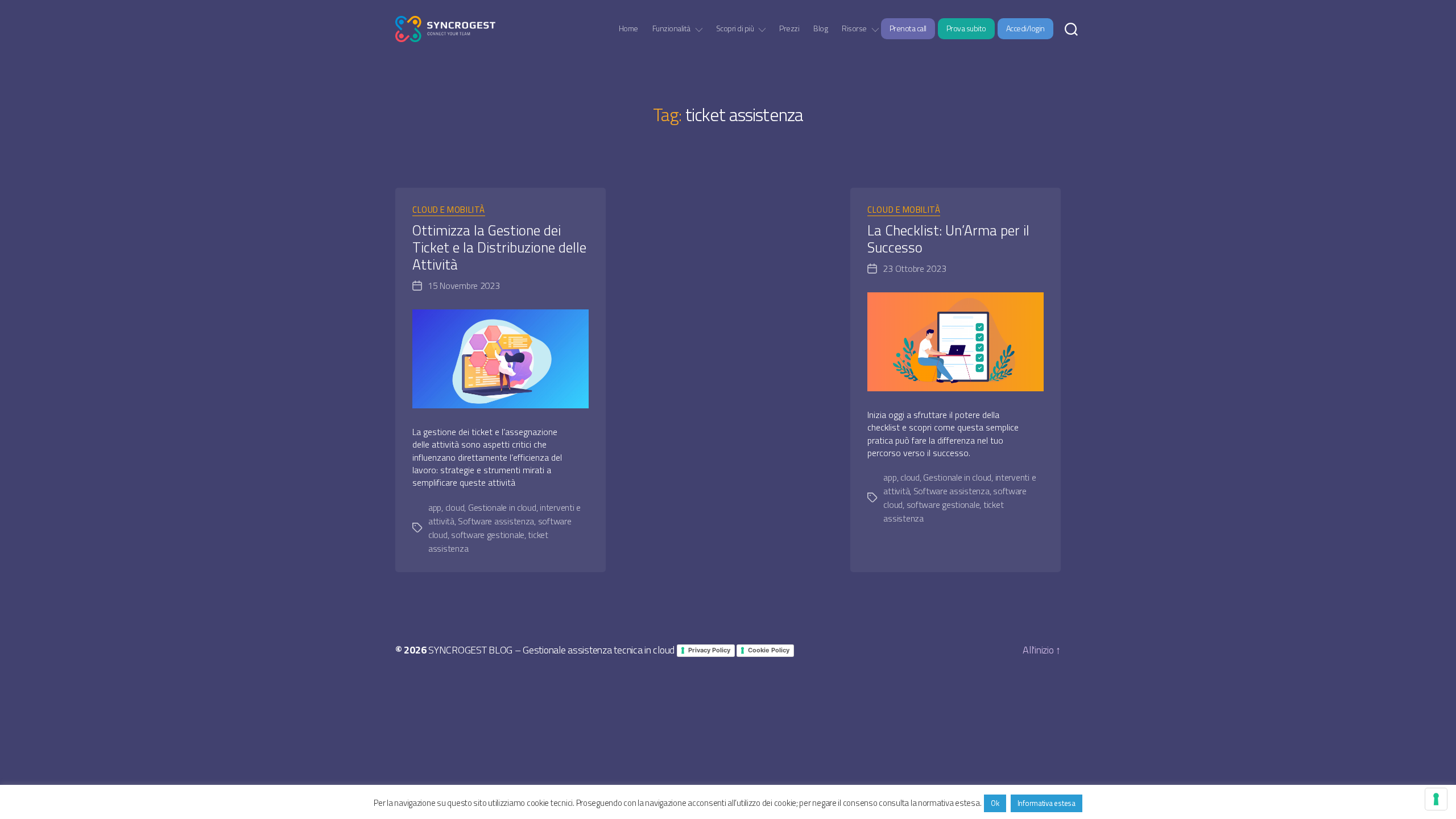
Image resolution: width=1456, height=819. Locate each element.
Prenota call (908, 28)
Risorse (854, 29)
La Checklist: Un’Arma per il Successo (948, 239)
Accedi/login (1025, 28)
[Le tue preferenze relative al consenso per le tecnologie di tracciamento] (1436, 799)
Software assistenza (496, 521)
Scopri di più (735, 29)
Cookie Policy (768, 650)
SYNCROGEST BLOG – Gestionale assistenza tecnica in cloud (551, 649)
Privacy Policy (709, 650)
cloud (455, 507)
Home (628, 29)
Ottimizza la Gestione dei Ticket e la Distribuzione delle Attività (499, 247)
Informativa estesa (1046, 803)
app (434, 507)
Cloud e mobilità (448, 210)
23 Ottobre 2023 (914, 268)
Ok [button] (995, 803)
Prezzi (789, 29)
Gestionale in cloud (502, 507)
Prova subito (966, 28)
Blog (820, 29)
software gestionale (487, 534)
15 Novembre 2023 (464, 285)
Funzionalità (671, 29)
